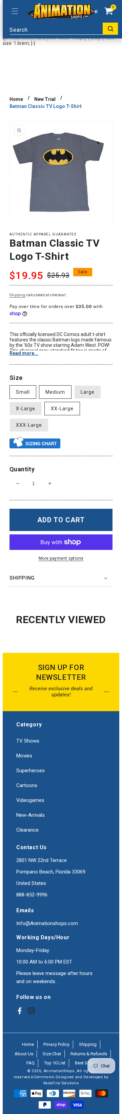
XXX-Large (29, 425)
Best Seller (85, 1062)
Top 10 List (54, 1062)
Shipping (17, 295)
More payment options (61, 558)
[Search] (110, 29)
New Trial (45, 99)
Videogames (30, 800)
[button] (14, 11)
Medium (55, 392)
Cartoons (26, 785)
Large (88, 392)
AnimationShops (59, 1071)
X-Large (25, 408)
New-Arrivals (30, 815)
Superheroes (30, 771)
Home (16, 99)
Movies (24, 756)
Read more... (23, 353)
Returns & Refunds (88, 1053)
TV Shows (27, 741)
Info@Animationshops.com (47, 923)
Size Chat (52, 1053)
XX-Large (62, 408)
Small (23, 392)
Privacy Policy (56, 1044)
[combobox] (64, 29)
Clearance (27, 830)
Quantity (22, 469)
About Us (24, 1053)
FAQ (30, 1062)
